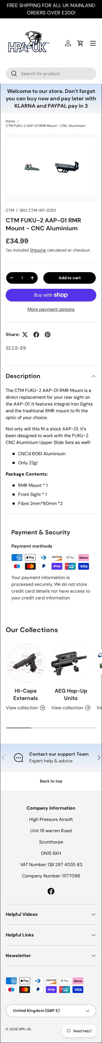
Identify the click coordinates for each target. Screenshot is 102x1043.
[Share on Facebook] (36, 334)
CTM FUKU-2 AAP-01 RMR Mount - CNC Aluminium (46, 125)
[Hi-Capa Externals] (25, 662)
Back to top (51, 781)
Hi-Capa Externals (25, 694)
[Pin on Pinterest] (47, 334)
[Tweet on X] (25, 334)
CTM (10, 210)
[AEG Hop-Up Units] (70, 662)
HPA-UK (25, 1029)
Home (10, 121)
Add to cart (70, 277)
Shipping (38, 250)
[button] (80, 43)
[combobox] (51, 74)
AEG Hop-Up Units (71, 694)
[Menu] (93, 43)
